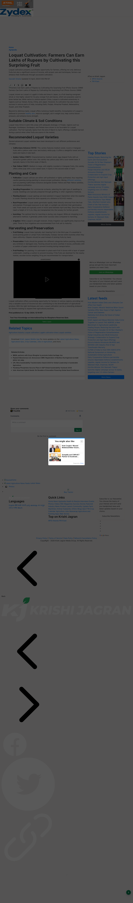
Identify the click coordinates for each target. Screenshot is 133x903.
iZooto (82, 463)
